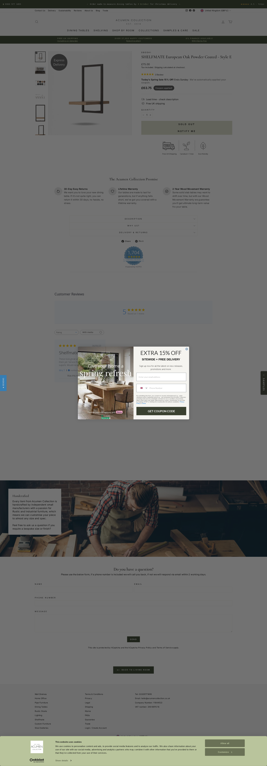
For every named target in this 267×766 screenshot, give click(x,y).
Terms (144, 403)
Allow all (224, 743)
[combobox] (142, 388)
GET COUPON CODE (161, 411)
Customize (223, 752)
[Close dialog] (187, 349)
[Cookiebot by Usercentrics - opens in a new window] (37, 760)
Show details (61, 760)
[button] (3, 383)
